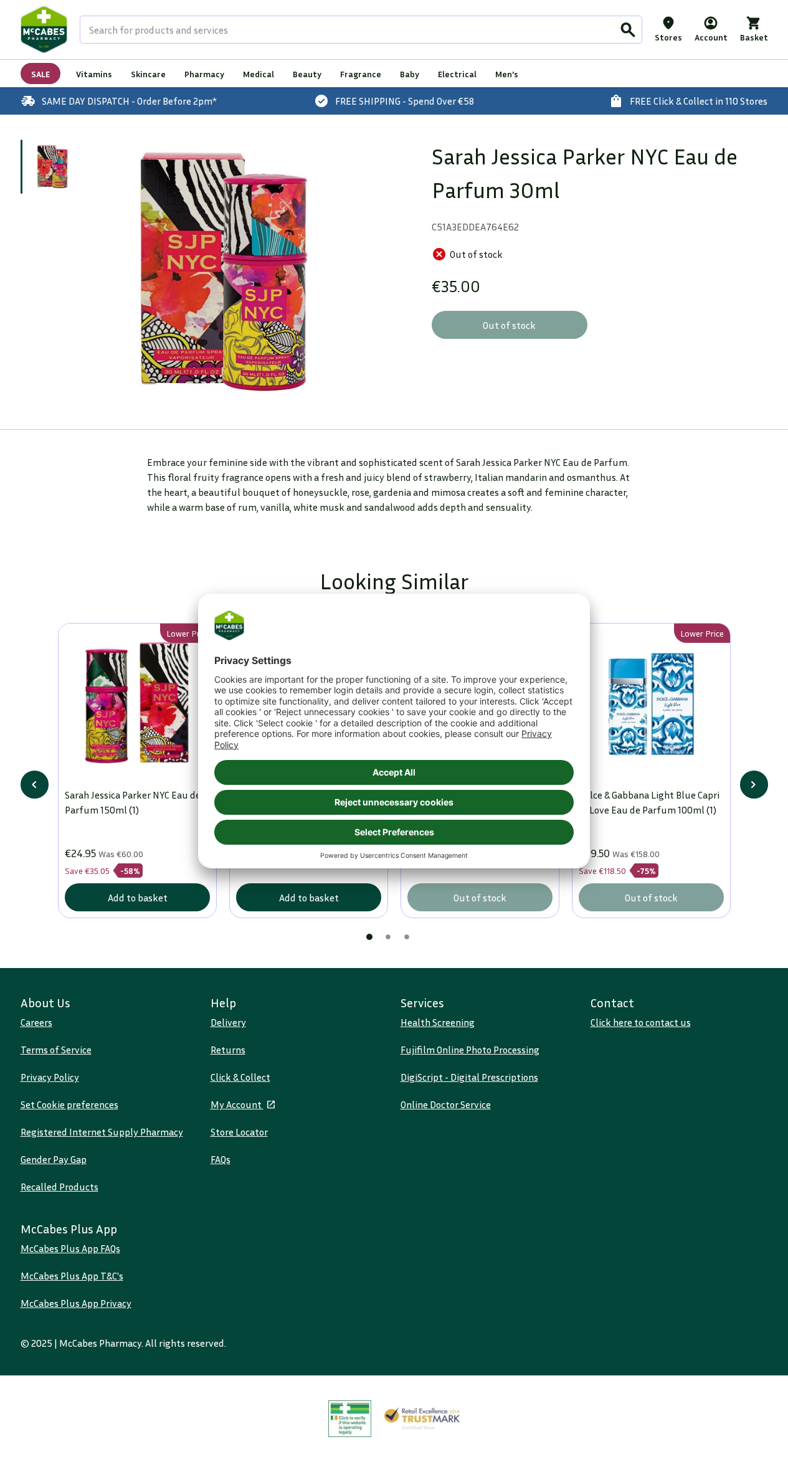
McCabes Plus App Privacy (76, 1303)
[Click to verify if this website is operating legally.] (350, 1418)
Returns (228, 1049)
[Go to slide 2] (388, 937)
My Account (237, 1104)
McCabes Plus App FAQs (70, 1248)
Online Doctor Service (446, 1104)
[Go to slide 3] (407, 937)
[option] (224, 272)
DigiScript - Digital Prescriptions (469, 1077)
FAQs (220, 1159)
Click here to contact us (641, 1022)
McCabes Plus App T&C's (72, 1276)
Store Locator (239, 1132)
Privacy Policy (50, 1077)
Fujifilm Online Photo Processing (470, 1049)
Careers (36, 1022)
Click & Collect (240, 1077)
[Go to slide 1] (53, 167)
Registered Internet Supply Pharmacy (102, 1132)
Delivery (228, 1022)
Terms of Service (56, 1049)
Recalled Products (59, 1186)
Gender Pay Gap (54, 1159)
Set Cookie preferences (69, 1104)
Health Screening (438, 1022)
